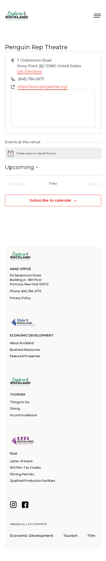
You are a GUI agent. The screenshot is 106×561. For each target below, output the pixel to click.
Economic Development (31, 535)
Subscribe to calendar (50, 200)
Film (91, 535)
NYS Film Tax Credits (25, 467)
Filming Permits (22, 474)
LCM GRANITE (36, 524)
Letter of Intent (21, 461)
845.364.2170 (31, 291)
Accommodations (23, 415)
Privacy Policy (20, 298)
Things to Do (20, 402)
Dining (15, 408)
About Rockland (22, 343)
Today (53, 183)
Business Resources (25, 350)
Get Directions (29, 71)
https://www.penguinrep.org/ (43, 86)
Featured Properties (25, 356)
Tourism (70, 535)
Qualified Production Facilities (32, 480)
